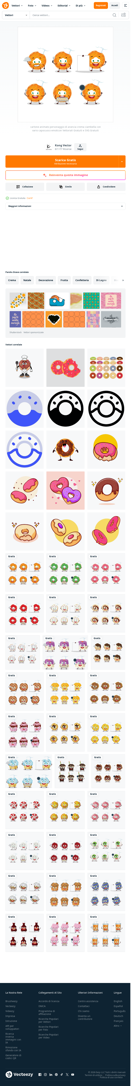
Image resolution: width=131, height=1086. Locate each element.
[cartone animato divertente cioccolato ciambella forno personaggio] (65, 450)
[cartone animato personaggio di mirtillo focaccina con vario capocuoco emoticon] (65, 892)
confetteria (82, 280)
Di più (79, 5)
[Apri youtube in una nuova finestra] (72, 1074)
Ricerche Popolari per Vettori (49, 1020)
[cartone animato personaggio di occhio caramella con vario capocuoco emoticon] (106, 851)
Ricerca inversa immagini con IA (13, 1038)
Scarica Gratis (65, 161)
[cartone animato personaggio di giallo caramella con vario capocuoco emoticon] (65, 810)
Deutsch (116, 1016)
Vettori (16, 5)
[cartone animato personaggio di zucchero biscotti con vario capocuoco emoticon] (65, 613)
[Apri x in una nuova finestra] (67, 1074)
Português (117, 1011)
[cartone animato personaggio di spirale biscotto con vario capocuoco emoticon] (106, 613)
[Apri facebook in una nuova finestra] (40, 1074)
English (115, 1001)
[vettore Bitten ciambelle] (65, 368)
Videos (45, 5)
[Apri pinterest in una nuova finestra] (56, 1074)
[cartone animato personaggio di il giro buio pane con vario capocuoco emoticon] (24, 691)
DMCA (42, 1006)
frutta (64, 280)
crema (12, 280)
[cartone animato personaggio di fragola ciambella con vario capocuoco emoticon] (106, 572)
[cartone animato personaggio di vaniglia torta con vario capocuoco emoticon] (28, 771)
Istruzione (11, 1021)
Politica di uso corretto (108, 1077)
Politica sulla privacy (113, 1074)
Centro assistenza (88, 1001)
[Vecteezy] (5, 5)
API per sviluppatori (12, 1027)
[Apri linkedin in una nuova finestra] (50, 1074)
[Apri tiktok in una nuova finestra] (61, 1074)
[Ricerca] (114, 15)
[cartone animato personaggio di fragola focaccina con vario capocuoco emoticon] (65, 933)
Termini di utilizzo (91, 1074)
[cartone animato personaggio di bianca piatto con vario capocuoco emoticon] (24, 851)
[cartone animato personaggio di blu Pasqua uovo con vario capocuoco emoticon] (106, 892)
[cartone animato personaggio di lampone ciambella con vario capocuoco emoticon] (24, 613)
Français (116, 1021)
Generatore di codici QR (13, 1057)
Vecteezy (10, 1006)
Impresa (10, 1016)
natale (27, 280)
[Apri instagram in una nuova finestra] (45, 1074)
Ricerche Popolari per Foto (49, 1028)
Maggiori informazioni (19, 206)
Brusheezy (11, 1001)
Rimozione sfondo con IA (13, 1049)
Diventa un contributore (85, 1017)
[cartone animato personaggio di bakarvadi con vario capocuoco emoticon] (106, 691)
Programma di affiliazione (47, 1012)
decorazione (46, 280)
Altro (114, 1025)
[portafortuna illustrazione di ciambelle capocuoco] (24, 368)
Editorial (63, 5)
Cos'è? (30, 198)
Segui (80, 149)
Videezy (9, 1011)
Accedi (114, 5)
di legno (101, 280)
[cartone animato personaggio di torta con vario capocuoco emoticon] (65, 652)
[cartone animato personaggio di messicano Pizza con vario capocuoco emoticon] (106, 732)
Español (115, 1006)
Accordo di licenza (49, 1001)
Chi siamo (83, 1011)
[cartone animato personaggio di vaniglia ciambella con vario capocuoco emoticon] (22, 652)
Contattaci (84, 1006)
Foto (30, 5)
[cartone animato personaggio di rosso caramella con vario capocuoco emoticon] (24, 810)
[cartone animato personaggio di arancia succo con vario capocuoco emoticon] (106, 933)
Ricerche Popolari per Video (49, 1036)
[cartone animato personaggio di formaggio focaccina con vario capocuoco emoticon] (65, 691)
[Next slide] (117, 280)
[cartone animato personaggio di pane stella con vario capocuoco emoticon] (65, 732)
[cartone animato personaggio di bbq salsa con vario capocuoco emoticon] (24, 933)
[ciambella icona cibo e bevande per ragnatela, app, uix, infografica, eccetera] (24, 409)
